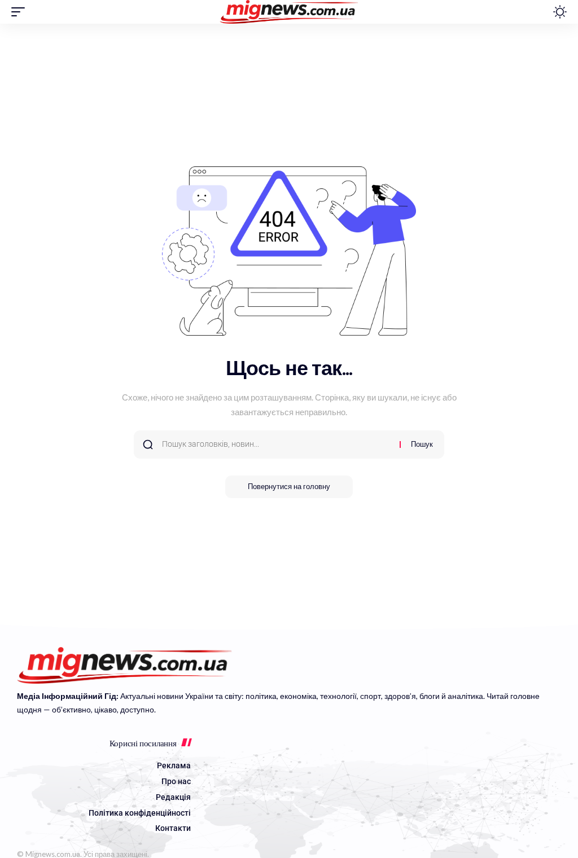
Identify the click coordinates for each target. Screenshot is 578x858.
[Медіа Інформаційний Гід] (289, 12)
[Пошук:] (277, 444)
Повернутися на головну (289, 486)
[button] (20, 11)
